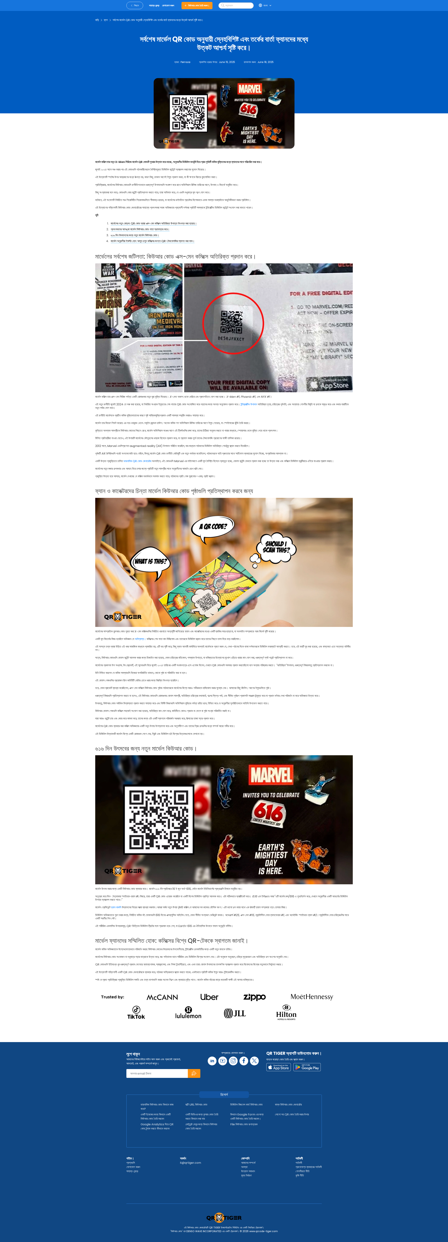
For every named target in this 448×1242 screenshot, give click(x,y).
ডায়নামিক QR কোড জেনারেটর (137, 461)
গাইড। (130, 1158)
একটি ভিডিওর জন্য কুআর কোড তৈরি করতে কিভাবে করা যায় (201, 1116)
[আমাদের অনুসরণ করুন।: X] (254, 1061)
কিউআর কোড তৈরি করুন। (198, 5)
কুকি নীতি (300, 1175)
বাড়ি (97, 20)
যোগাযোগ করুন (133, 1167)
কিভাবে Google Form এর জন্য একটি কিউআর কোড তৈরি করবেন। (247, 1116)
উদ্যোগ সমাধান (248, 1171)
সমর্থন (183, 1158)
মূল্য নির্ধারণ (246, 1175)
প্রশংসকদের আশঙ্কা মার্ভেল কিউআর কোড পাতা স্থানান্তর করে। (140, 229)
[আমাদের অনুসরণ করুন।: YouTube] (222, 1061)
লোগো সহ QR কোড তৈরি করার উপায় (292, 1114)
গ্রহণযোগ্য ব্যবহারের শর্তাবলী (309, 1167)
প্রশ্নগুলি (130, 1163)
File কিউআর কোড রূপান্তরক (244, 1124)
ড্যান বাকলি (116, 907)
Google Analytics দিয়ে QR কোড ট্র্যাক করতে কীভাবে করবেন (157, 1126)
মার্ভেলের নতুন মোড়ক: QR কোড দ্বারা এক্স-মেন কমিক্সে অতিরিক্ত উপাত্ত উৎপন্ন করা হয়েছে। (154, 223)
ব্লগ (106, 20)
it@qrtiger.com (190, 1163)
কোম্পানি (245, 1158)
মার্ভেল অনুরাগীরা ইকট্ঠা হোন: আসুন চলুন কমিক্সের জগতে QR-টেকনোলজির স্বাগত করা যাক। (153, 241)
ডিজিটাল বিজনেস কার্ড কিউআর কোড (246, 1105)
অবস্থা (244, 1167)
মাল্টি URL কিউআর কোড (196, 1105)
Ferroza (185, 62)
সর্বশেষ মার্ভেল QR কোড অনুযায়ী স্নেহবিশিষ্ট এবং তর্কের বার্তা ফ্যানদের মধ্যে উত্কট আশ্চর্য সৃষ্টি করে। (158, 20)
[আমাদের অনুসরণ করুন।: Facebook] (243, 1061)
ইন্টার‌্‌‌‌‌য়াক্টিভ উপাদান (249, 404)
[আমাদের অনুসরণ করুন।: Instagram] (233, 1061)
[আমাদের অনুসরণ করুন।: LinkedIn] (212, 1061)
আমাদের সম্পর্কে (248, 1163)
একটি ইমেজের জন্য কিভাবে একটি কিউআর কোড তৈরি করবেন (156, 1116)
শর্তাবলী (299, 1158)
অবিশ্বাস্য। (140, 639)
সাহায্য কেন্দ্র (132, 1171)
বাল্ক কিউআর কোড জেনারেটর (288, 1105)
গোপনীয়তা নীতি (302, 1171)
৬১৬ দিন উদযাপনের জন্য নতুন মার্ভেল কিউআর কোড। (135, 235)
